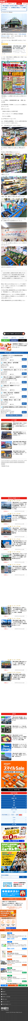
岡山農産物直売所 (21, 462)
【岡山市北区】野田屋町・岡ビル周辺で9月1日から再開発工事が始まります (19, 719)
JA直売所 (11, 462)
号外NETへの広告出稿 (6, 996)
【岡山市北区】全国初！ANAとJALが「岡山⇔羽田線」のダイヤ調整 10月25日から (19, 755)
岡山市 (13, 814)
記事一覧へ (14, 337)
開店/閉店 (19, 3)
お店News (24, 3)
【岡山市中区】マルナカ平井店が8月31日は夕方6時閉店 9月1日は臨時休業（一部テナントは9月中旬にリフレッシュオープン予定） (19, 505)
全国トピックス (3, 3)
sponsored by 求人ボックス (18, 352)
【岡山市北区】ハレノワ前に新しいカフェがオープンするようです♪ (19, 728)
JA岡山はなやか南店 (5, 462)
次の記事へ (22, 337)
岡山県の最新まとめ (6, 814)
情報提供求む (4, 994)
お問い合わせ (4, 999)
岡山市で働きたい (9, 352)
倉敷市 (19, 814)
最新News (10, 3)
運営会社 (3, 991)
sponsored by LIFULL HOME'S (18, 930)
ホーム (3, 989)
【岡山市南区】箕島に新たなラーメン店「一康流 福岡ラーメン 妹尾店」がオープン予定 (19, 663)
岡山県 (11, 12)
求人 (15, 3)
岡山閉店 (3, 464)
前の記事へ (6, 337)
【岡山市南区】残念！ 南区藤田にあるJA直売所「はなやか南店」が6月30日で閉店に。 (19, 47)
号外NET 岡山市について (6, 1004)
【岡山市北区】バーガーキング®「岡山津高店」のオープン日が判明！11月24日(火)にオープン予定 (19, 746)
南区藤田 (15, 462)
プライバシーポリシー (6, 1001)
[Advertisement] (14, 482)
